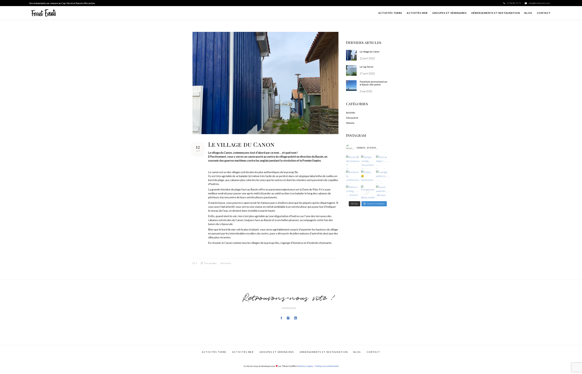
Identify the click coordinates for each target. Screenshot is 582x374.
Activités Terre (214, 352)
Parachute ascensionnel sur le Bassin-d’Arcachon (374, 83)
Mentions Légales (305, 366)
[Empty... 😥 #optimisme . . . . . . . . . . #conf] (368, 177)
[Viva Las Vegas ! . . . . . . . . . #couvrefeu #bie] (383, 162)
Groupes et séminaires (276, 352)
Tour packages (210, 263)
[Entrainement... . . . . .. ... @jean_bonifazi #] (368, 192)
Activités (350, 112)
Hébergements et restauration (324, 352)
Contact (373, 352)
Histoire (350, 123)
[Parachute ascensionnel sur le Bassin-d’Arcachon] (351, 85)
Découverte (225, 263)
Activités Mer (243, 352)
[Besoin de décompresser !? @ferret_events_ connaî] (353, 162)
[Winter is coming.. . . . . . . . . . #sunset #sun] (353, 192)
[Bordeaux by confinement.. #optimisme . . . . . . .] (353, 177)
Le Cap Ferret (366, 66)
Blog (357, 352)
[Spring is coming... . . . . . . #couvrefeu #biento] (368, 162)
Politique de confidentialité (327, 366)
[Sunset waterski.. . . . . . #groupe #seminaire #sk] (383, 192)
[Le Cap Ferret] (351, 70)
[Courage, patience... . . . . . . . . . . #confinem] (383, 177)
